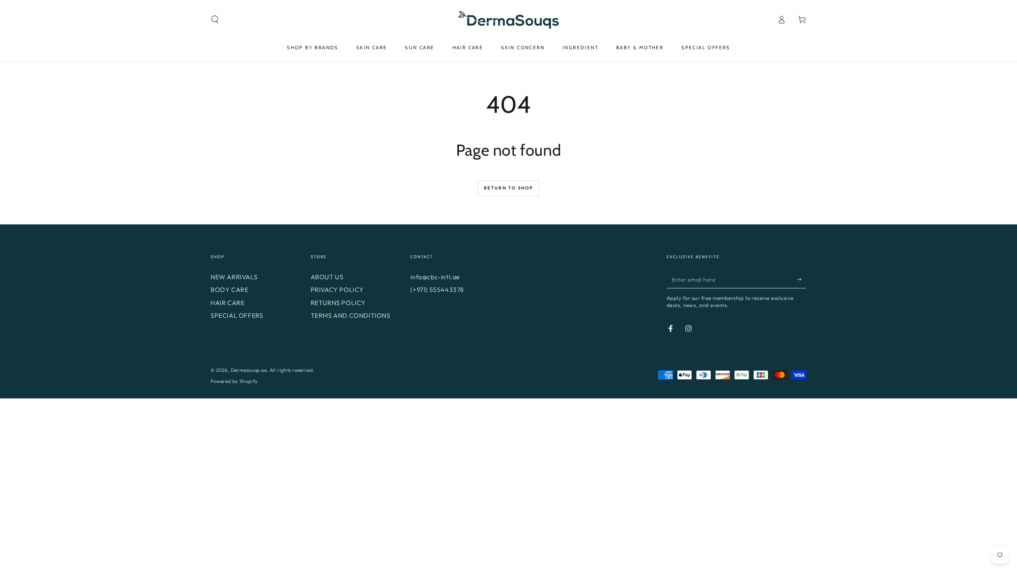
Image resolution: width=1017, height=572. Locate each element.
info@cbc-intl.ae (435, 277)
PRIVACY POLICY (337, 290)
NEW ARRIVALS (234, 277)
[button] (215, 19)
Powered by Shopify (234, 381)
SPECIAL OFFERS (237, 315)
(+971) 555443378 (437, 290)
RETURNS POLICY (338, 303)
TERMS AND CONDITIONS (351, 315)
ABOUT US (327, 277)
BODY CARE (229, 290)
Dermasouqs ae (249, 370)
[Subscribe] (801, 279)
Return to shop (509, 188)
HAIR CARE (227, 303)
